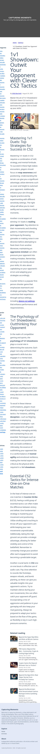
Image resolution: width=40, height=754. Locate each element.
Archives (4, 734)
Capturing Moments (20, 17)
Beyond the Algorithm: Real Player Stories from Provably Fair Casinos (28, 677)
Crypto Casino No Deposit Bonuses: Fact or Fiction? (28, 664)
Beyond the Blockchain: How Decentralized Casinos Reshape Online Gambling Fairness (28, 692)
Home (14, 42)
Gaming (20, 42)
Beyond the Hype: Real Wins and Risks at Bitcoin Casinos (28, 638)
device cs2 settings (27, 301)
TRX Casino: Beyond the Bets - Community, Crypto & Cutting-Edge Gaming (28, 651)
